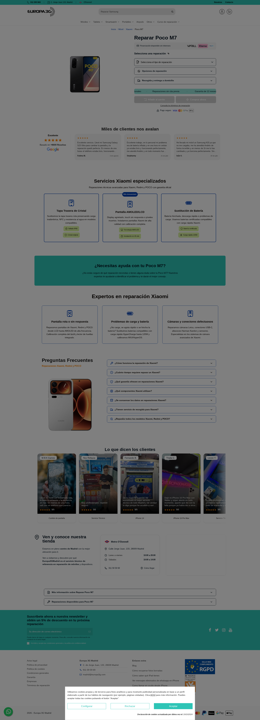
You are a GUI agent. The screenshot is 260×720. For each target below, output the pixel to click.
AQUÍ (152, 695)
